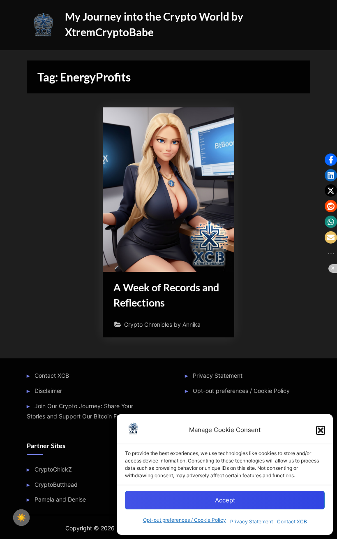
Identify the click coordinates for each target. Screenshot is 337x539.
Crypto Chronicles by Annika (162, 324)
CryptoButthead (56, 484)
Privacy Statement (251, 521)
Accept (225, 500)
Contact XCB (292, 521)
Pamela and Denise (60, 499)
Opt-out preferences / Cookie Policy (184, 520)
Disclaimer (48, 390)
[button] (320, 430)
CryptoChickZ (53, 469)
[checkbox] (21, 517)
